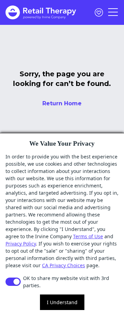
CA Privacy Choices (63, 265)
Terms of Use (88, 236)
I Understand (62, 302)
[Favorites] (99, 12)
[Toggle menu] (113, 12)
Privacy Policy (21, 243)
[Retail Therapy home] (41, 12)
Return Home (62, 103)
